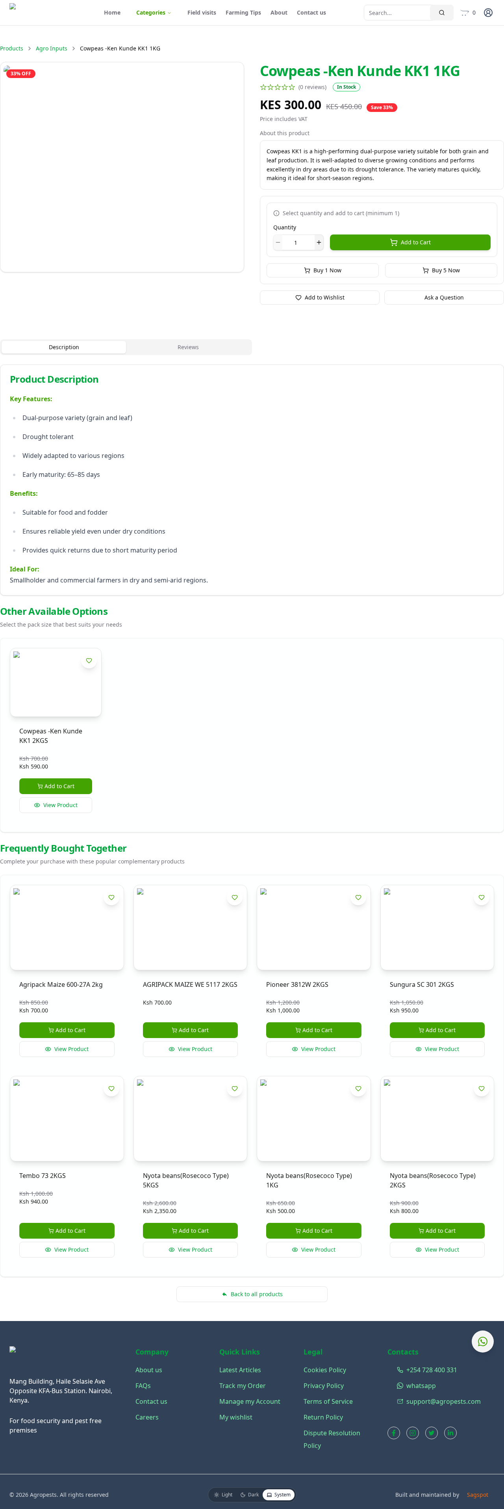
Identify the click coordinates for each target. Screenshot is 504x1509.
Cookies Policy (325, 1370)
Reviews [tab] (188, 347)
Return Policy (323, 1417)
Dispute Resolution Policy (332, 1439)
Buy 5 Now (446, 270)
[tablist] (126, 347)
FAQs (143, 1385)
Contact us (311, 12)
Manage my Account (249, 1401)
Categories (150, 12)
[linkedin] (450, 1433)
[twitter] (431, 1433)
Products (11, 48)
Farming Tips (243, 12)
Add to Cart (416, 242)
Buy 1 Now (327, 270)
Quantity (284, 227)
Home (112, 12)
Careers (147, 1417)
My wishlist (235, 1417)
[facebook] (393, 1433)
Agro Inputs (51, 48)
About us (148, 1370)
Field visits (201, 12)
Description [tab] (64, 347)
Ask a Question (444, 297)
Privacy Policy (324, 1385)
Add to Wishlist (325, 297)
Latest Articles (240, 1370)
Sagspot (477, 1494)
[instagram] (412, 1433)
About (279, 12)
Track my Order (242, 1385)
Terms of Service (328, 1401)
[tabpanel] (252, 480)
